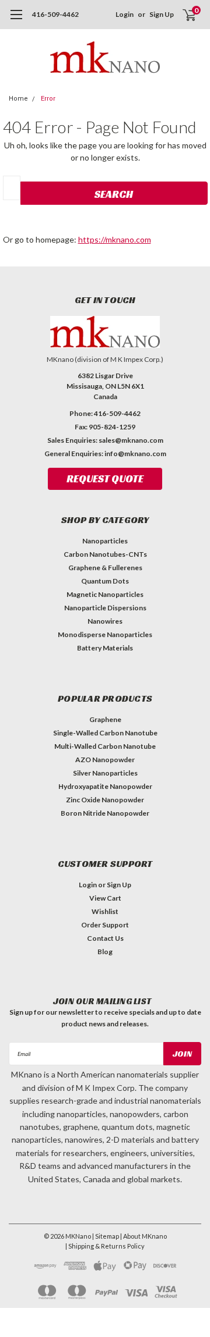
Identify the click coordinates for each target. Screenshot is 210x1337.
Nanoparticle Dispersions (105, 607)
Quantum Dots (105, 581)
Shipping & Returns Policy (106, 1246)
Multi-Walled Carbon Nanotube (105, 746)
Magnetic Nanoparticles (105, 594)
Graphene (105, 719)
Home (18, 98)
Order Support (105, 924)
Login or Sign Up (105, 884)
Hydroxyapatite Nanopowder (105, 786)
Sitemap (107, 1236)
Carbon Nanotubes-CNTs (105, 554)
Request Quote (105, 478)
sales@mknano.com (131, 440)
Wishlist (105, 911)
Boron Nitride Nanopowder (105, 813)
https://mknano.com (114, 239)
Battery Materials (105, 647)
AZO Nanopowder (105, 759)
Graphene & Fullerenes (105, 567)
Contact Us (105, 938)
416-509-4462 (55, 14)
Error (48, 98)
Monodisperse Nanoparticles (105, 634)
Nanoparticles (105, 540)
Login (125, 14)
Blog (105, 951)
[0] (182, 14)
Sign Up (161, 14)
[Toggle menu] (16, 20)
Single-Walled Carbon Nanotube (105, 732)
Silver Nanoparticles (105, 773)
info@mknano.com (135, 453)
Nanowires (105, 621)
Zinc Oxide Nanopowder (105, 799)
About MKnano (145, 1236)
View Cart (105, 898)
